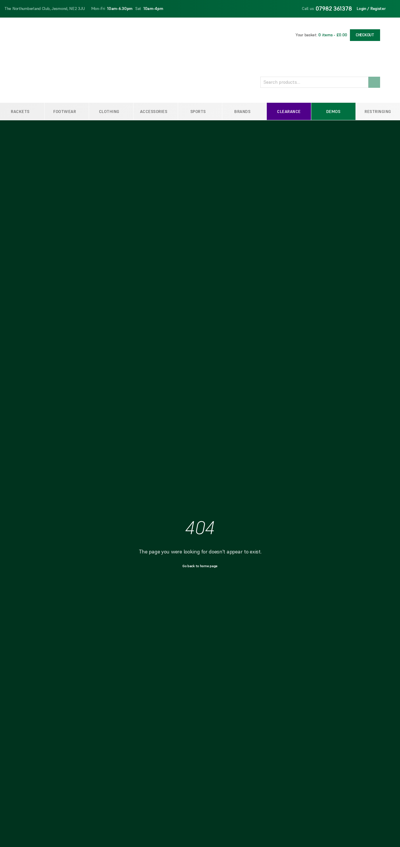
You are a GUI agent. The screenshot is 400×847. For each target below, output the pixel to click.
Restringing (378, 111)
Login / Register (371, 8)
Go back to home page (200, 566)
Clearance (289, 111)
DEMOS (333, 111)
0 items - (332, 34)
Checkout (365, 34)
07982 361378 (334, 8)
